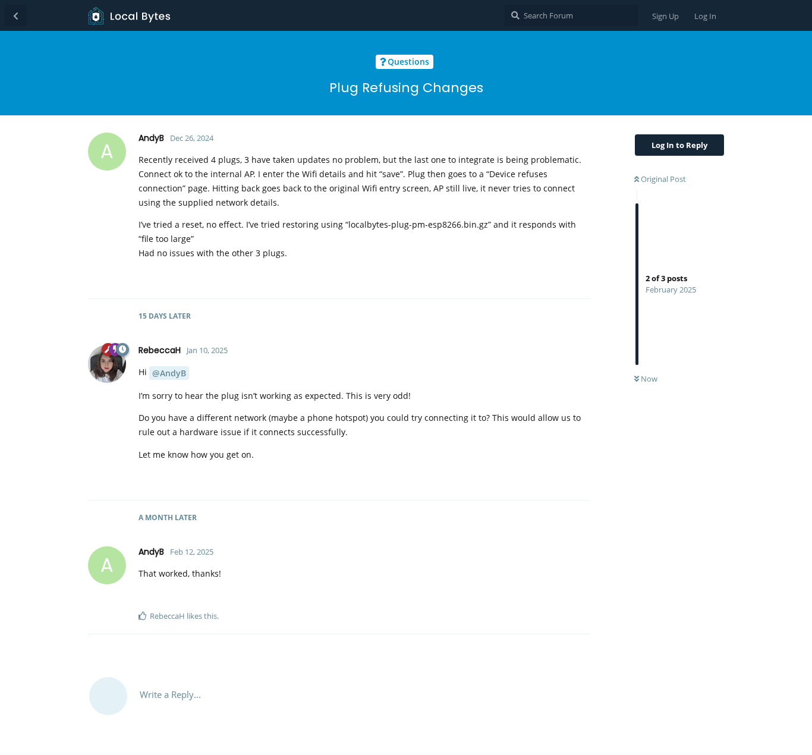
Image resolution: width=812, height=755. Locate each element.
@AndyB (169, 373)
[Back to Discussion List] (15, 15)
